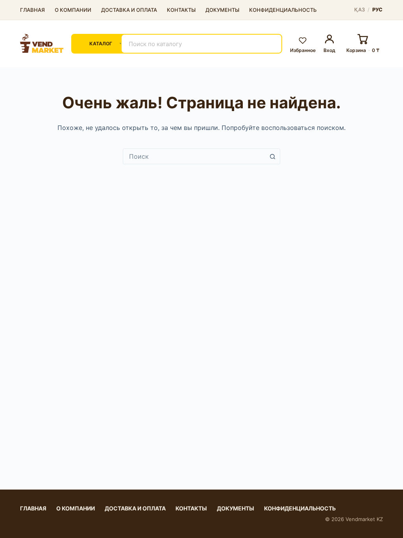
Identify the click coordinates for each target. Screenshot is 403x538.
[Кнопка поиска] (272, 156)
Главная (32, 10)
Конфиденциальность (283, 10)
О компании (73, 10)
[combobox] (194, 156)
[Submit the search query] (271, 44)
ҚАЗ (359, 10)
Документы (222, 10)
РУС (377, 10)
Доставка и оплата (129, 10)
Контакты (181, 10)
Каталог (100, 43)
